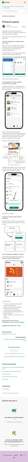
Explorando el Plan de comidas (9, 376)
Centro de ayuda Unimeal (7, 6)
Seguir (23, 26)
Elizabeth (8, 25)
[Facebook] (15, 325)
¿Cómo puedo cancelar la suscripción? (11, 371)
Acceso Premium (6, 374)
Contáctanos (5, 379)
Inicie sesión (5, 393)
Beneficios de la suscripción (9, 334)
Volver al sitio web (8, 455)
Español (16, 455)
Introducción (6, 7)
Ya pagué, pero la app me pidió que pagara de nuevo (13, 368)
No (16, 350)
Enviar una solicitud (20, 356)
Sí (11, 350)
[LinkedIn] (19, 325)
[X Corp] (17, 325)
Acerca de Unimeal (19, 6)
